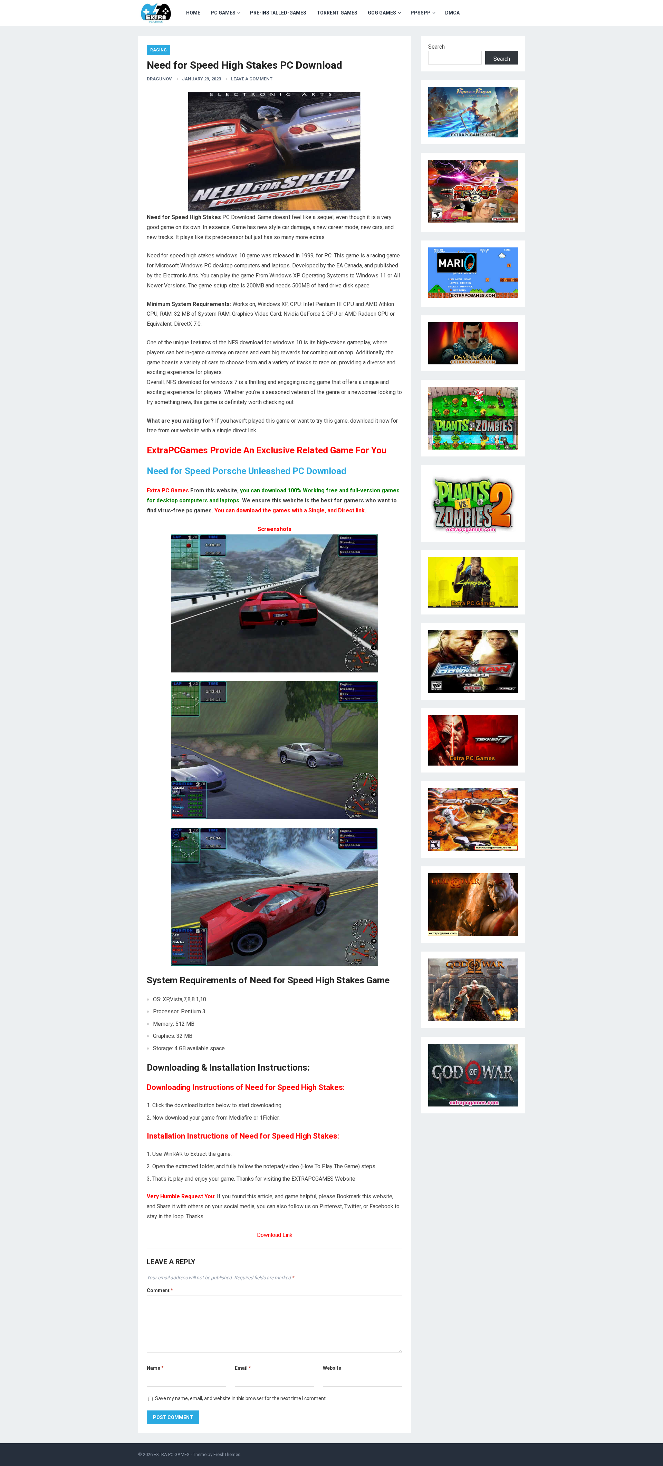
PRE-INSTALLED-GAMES (278, 13)
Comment (160, 1290)
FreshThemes (226, 1454)
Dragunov (159, 78)
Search (436, 46)
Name (155, 1368)
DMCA (452, 13)
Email (243, 1368)
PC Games (223, 13)
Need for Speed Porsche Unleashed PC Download (246, 471)
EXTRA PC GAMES (172, 1454)
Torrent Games (337, 13)
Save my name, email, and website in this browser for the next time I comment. (241, 1398)
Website (332, 1368)
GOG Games (382, 13)
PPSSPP (421, 13)
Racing (158, 50)
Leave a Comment (251, 78)
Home (193, 13)
